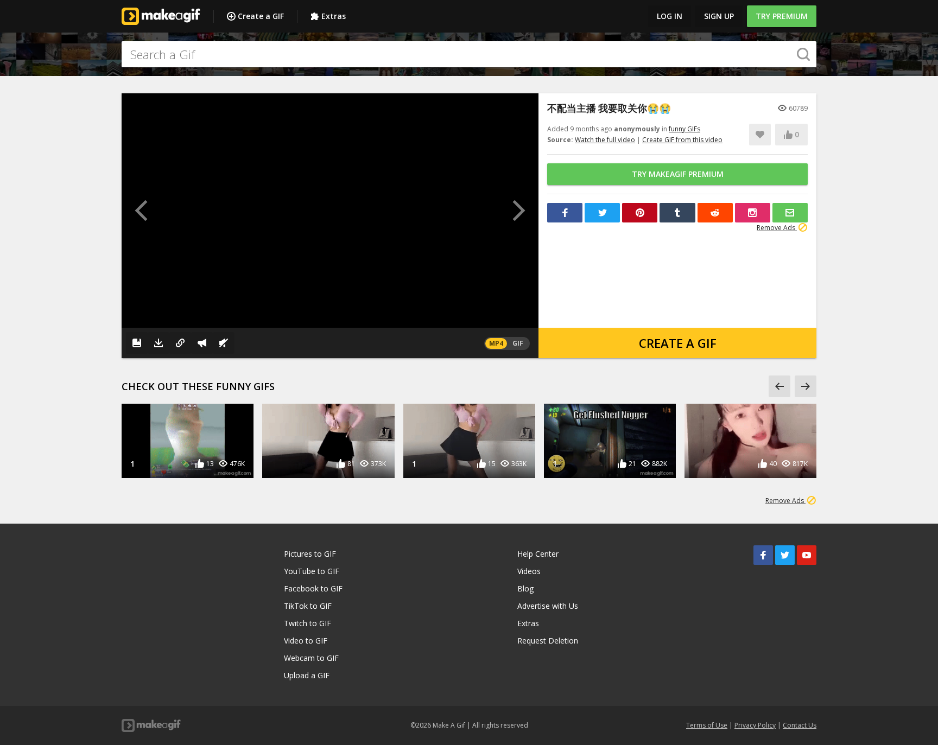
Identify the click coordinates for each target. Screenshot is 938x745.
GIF (517, 343)
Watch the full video (605, 139)
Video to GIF (305, 640)
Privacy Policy (755, 725)
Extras (333, 16)
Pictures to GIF (310, 554)
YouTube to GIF (311, 571)
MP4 (496, 343)
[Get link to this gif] (180, 343)
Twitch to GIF (307, 623)
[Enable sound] (223, 343)
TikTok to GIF (308, 606)
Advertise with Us (547, 606)
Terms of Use (706, 725)
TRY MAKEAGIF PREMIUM (678, 174)
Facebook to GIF (313, 588)
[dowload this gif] (158, 343)
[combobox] (469, 54)
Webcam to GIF (311, 658)
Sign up (719, 16)
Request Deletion (547, 640)
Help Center (538, 554)
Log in (669, 16)
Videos (529, 571)
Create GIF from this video (682, 139)
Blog (525, 588)
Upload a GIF (306, 675)
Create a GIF (261, 16)
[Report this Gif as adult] (202, 343)
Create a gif (678, 343)
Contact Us (799, 725)
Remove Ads (777, 227)
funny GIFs (684, 128)
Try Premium (782, 16)
